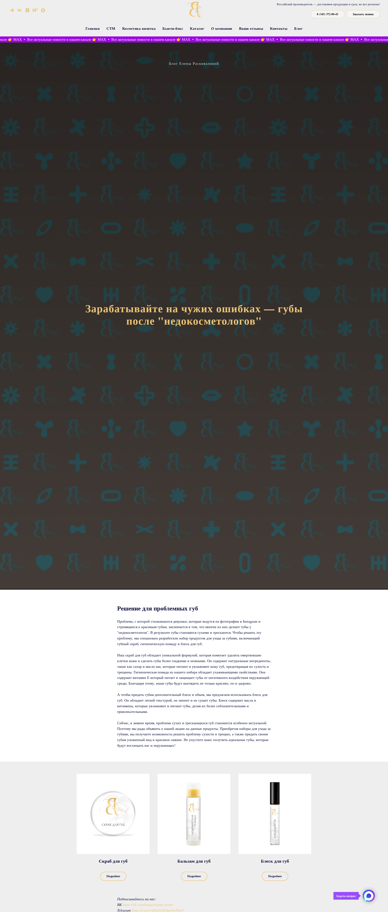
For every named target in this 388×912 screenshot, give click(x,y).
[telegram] (11, 10)
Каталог (197, 28)
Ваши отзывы (251, 28)
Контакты (278, 28)
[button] (363, 14)
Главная (92, 28)
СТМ (110, 28)
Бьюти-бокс (172, 28)
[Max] (43, 10)
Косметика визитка (139, 28)
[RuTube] (35, 10)
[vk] (19, 10)
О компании (221, 28)
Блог (298, 28)
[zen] (27, 10)
